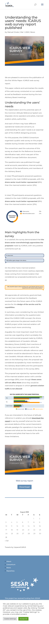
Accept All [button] (23, 619)
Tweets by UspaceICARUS (15, 547)
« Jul (6, 541)
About (8, 561)
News (32, 32)
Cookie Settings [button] (10, 619)
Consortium (10, 564)
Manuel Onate (13, 32)
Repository (10, 571)
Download (24, 487)
